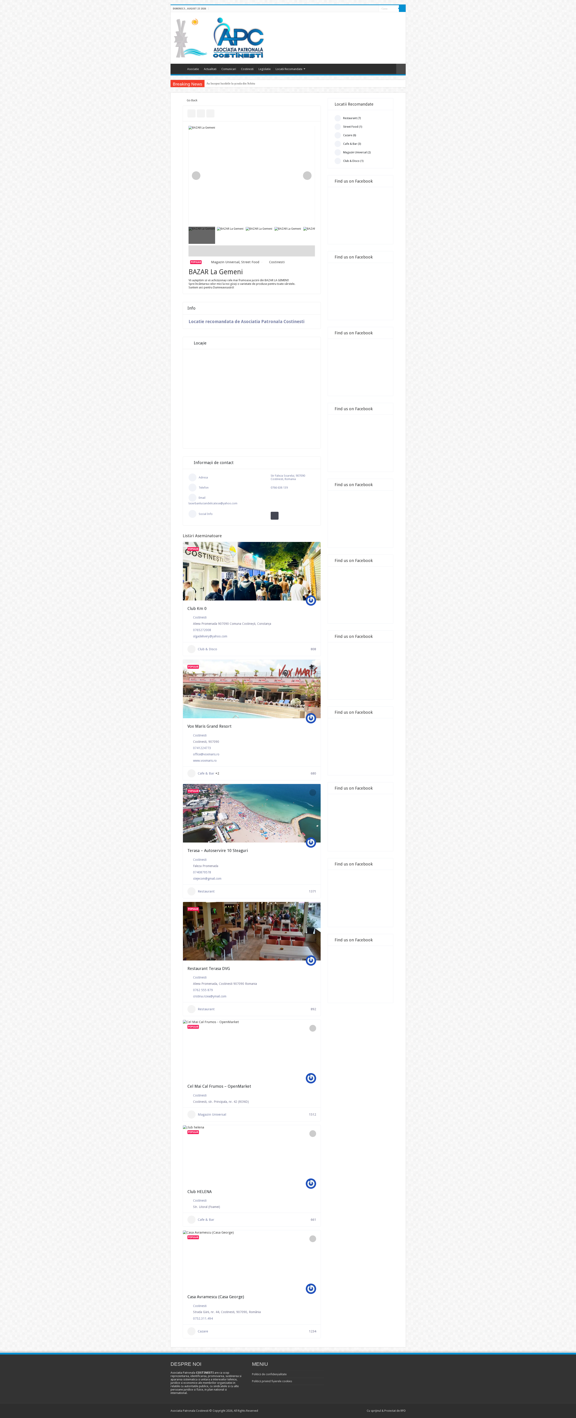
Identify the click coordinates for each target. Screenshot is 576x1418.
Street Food (250, 262)
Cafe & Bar (206, 773)
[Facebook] (371, 8)
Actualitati (210, 69)
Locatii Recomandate (289, 69)
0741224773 (202, 748)
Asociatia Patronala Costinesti (178, 68)
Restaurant (206, 891)
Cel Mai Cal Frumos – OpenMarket (219, 1086)
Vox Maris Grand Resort (209, 726)
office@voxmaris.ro (206, 754)
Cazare (203, 1331)
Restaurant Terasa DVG (208, 968)
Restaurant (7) (352, 118)
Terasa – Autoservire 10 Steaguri (217, 850)
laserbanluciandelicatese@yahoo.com (213, 503)
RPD (403, 1410)
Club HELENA (199, 1191)
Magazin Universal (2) (357, 152)
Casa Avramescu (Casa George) (215, 1296)
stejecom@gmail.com (207, 878)
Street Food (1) (352, 126)
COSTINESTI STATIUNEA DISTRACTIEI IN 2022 (237, 83)
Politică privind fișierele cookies (272, 1381)
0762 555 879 (203, 990)
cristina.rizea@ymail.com (209, 996)
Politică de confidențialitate (269, 1374)
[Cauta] (402, 8)
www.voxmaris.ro (205, 760)
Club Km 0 (197, 608)
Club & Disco (207, 649)
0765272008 (202, 630)
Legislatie (265, 69)
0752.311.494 (203, 1318)
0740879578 (202, 872)
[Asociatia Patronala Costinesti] (220, 37)
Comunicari (228, 69)
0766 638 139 (279, 487)
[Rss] (367, 8)
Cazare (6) (349, 135)
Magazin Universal (225, 262)
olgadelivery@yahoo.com (210, 636)
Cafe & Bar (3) (352, 143)
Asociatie (193, 69)
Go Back (192, 100)
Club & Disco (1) (353, 161)
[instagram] (375, 8)
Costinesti (247, 69)
